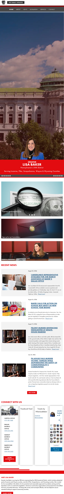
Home (11, 9)
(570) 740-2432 (8, 451)
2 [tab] (32, 215)
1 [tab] (29, 215)
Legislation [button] (34, 9)
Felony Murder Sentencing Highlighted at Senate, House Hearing (44, 330)
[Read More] (41, 294)
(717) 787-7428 (8, 420)
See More (32, 392)
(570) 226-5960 (8, 441)
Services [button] (43, 9)
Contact (52, 9)
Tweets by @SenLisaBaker (39, 417)
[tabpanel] (32, 198)
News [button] (25, 9)
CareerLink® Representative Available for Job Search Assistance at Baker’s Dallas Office (44, 278)
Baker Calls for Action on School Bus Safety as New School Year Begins (44, 305)
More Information (9, 459)
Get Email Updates (16, 2)
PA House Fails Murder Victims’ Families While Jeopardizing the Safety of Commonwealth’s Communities (44, 362)
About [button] (18, 9)
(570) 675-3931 (8, 431)
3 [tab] (34, 215)
